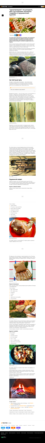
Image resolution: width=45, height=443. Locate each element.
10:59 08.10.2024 (11, 16)
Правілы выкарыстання (12, 432)
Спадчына (20, 425)
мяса (28, 413)
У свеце (33, 425)
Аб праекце (2, 432)
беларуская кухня (29, 410)
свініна (17, 413)
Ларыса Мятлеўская (15, 410)
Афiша (17, 425)
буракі (24, 413)
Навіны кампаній (23, 432)
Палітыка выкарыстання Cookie (38, 432)
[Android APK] (4, 437)
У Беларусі (14, 413)
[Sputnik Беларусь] (4, 7)
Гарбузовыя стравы (22, 405)
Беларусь (11, 413)
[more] (34, 91)
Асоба (9, 425)
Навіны (2, 425)
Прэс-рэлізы (18, 432)
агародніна (20, 413)
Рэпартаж (5, 425)
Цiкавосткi (32, 413)
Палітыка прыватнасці (30, 432)
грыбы (26, 413)
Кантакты (6, 432)
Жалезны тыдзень (21, 410)
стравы (25, 410)
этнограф (11, 410)
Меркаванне (13, 425)
